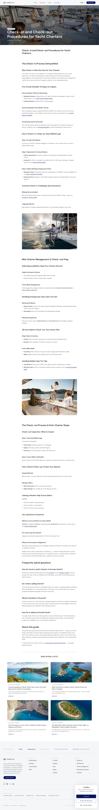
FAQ (30, 769)
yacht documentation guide (44, 98)
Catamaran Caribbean (41, 795)
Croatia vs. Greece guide (29, 197)
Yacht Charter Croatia (54, 795)
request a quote (64, 573)
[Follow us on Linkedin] (7, 784)
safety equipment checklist (34, 174)
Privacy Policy (6, 805)
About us (79, 760)
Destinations (42, 2)
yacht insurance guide (39, 162)
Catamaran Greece (7, 795)
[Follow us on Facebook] (13, 784)
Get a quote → (91, 2)
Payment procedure (83, 769)
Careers (79, 772)
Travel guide (56, 2)
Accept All (86, 796)
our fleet (51, 573)
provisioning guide (43, 127)
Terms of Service (14, 805)
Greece (55, 763)
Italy (54, 766)
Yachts (35, 2)
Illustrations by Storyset (69, 805)
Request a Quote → (10, 777)
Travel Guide (33, 766)
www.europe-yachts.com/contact (55, 643)
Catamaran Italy (29, 795)
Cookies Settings (22, 805)
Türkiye (55, 772)
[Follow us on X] (10, 784)
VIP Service (80, 763)
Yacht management (82, 766)
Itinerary (50, 2)
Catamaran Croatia (19, 795)
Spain (54, 769)
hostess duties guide (30, 526)
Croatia (55, 760)
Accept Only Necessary (86, 801)
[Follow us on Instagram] (4, 784)
